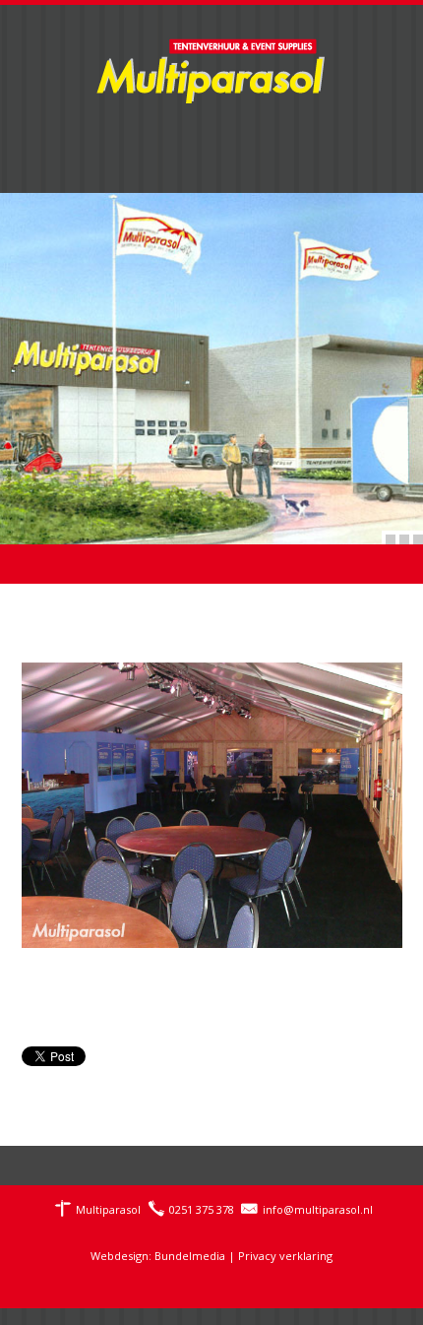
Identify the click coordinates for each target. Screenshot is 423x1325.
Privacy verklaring (285, 1255)
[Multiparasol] (211, 59)
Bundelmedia (189, 1255)
